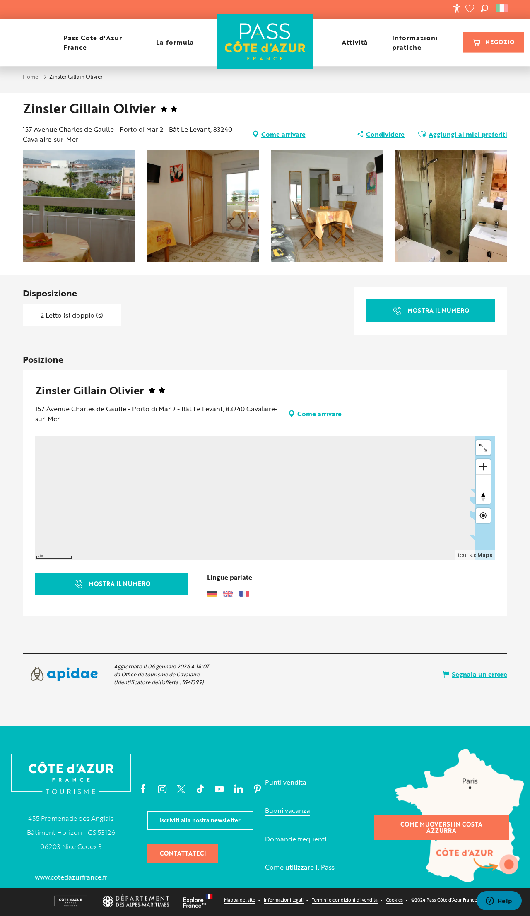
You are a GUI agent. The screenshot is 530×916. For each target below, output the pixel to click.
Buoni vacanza (287, 810)
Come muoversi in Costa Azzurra (441, 827)
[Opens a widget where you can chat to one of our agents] (499, 901)
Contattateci (183, 853)
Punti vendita (285, 782)
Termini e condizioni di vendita (345, 899)
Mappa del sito (239, 899)
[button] (484, 8)
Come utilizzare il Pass (300, 867)
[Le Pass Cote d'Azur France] (265, 42)
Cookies (394, 899)
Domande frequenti (295, 839)
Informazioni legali (284, 899)
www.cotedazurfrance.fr (71, 877)
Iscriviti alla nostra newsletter (200, 820)
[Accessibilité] (456, 8)
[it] (502, 8)
